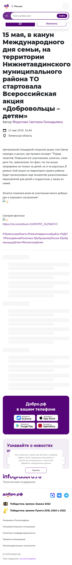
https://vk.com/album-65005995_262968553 (30, 224)
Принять (36, 470)
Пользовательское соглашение (19, 526)
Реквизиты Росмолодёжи (16, 520)
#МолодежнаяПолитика (18, 238)
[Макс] (52, 495)
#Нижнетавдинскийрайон (44, 234)
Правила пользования (14, 539)
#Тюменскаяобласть (15, 234)
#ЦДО (64, 234)
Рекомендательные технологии (19, 545)
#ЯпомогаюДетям (32, 242)
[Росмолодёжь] (28, 558)
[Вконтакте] (59, 495)
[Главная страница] (6, 6)
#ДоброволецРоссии (46, 238)
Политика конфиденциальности (19, 533)
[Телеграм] (66, 495)
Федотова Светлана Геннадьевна (38, 122)
